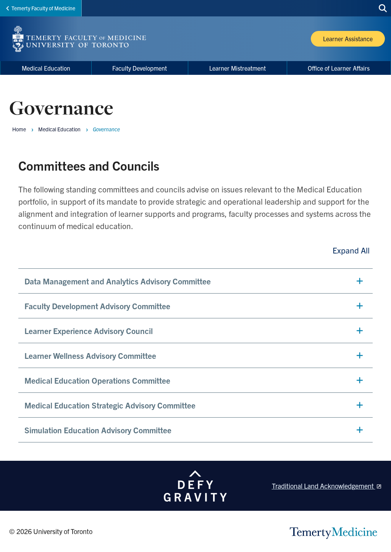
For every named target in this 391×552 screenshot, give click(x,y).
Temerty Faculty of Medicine (43, 8)
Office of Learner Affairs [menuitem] (339, 68)
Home (19, 129)
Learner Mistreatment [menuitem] (237, 68)
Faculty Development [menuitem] (139, 68)
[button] (195, 281)
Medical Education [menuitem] (46, 68)
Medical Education (59, 129)
